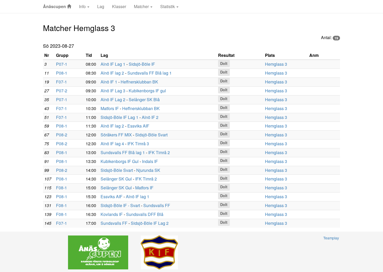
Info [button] (83, 6)
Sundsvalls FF (156, 205)
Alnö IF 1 (109, 82)
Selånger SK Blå (144, 99)
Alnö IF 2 (150, 117)
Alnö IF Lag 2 (113, 99)
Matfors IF (110, 108)
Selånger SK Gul (116, 179)
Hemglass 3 (276, 64)
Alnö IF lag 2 (112, 73)
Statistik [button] (168, 6)
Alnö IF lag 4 (112, 144)
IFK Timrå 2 (159, 152)
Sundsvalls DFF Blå (144, 214)
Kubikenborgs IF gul (147, 91)
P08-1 (61, 73)
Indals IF (150, 161)
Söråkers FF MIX (116, 135)
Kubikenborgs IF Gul (120, 161)
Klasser (119, 6)
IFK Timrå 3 (138, 144)
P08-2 (61, 135)
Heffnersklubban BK (139, 82)
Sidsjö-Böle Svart (151, 135)
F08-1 (61, 188)
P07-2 (61, 91)
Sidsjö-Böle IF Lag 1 (119, 117)
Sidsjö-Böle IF (142, 64)
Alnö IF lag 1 (137, 197)
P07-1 (61, 64)
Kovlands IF (112, 214)
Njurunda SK (148, 170)
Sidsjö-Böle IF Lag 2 (150, 223)
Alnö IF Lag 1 (113, 64)
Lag (100, 6)
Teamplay (331, 237)
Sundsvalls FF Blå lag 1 (149, 73)
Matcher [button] (142, 6)
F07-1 (61, 82)
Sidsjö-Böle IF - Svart (120, 205)
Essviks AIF (138, 126)
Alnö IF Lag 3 (113, 91)
